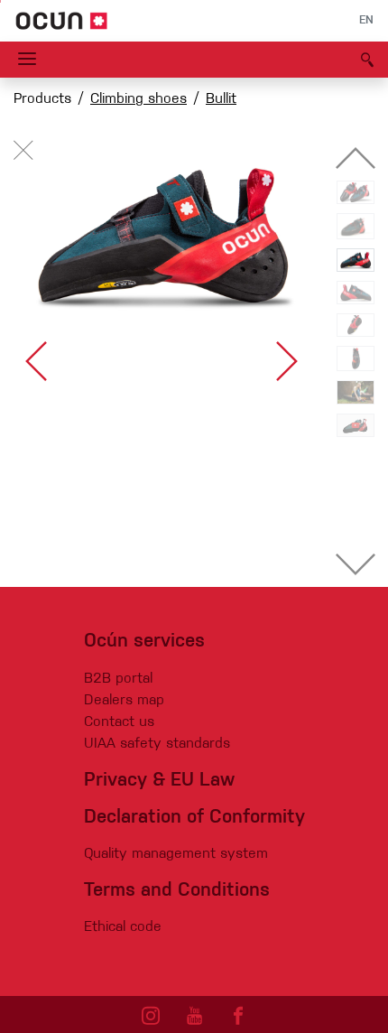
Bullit (221, 99)
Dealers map (124, 700)
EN (366, 20)
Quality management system (176, 854)
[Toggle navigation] (27, 59)
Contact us (119, 722)
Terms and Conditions (177, 890)
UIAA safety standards (157, 744)
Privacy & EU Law (159, 780)
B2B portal (118, 679)
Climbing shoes (138, 99)
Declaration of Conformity (194, 817)
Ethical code (123, 927)
